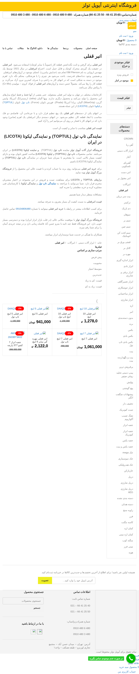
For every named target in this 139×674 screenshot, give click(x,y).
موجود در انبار (122, 80)
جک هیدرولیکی (125, 464)
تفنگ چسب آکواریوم (127, 417)
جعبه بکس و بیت (124, 446)
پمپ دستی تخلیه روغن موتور (124, 374)
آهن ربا (129, 144)
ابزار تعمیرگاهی (125, 281)
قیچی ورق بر (124, 242)
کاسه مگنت (127, 522)
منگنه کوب (127, 540)
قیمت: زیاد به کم (93, 286)
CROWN (128, 138)
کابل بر (127, 248)
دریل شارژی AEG (127, 490)
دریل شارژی (127, 482)
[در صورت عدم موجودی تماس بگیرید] (131, 658)
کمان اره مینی (126, 534)
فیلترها (98, 247)
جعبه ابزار (128, 425)
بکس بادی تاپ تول (126, 344)
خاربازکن (128, 470)
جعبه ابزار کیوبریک (128, 433)
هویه (131, 552)
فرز (131, 516)
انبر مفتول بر (124, 178)
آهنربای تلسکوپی (126, 164)
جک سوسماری (125, 458)
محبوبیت (97, 263)
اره (131, 305)
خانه (99, 242)
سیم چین (126, 226)
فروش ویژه (123, 74)
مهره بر (127, 254)
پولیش (130, 382)
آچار (128, 156)
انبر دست (126, 172)
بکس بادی (128, 336)
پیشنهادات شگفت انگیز (124, 396)
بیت (131, 351)
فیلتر (128, 108)
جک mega (128, 452)
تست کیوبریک (126, 409)
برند (131, 323)
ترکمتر (127, 202)
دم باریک (126, 208)
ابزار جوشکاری (125, 287)
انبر (131, 311)
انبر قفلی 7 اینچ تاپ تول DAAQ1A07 (64, 341)
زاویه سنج (128, 510)
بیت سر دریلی (123, 196)
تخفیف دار (128, 403)
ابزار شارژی (127, 299)
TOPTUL (8, 102)
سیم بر (127, 220)
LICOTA (82, 106)
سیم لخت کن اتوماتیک (124, 234)
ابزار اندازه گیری (124, 260)
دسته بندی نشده (125, 498)
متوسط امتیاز (95, 268)
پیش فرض (96, 257)
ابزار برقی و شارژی (127, 274)
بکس (130, 330)
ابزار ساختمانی (125, 293)
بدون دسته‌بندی (125, 318)
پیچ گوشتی (127, 388)
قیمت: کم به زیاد (93, 280)
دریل (130, 476)
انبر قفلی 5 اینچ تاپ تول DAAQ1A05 (15, 316)
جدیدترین (97, 274)
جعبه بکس (128, 440)
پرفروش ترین (126, 366)
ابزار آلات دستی (125, 150)
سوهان (127, 214)
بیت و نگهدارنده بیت (125, 359)
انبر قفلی (123, 190)
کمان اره (128, 528)
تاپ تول (25, 102)
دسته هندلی (127, 504)
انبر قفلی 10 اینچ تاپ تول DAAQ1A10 (64, 316)
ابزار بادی (128, 266)
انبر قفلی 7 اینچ (89, 338)
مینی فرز (128, 546)
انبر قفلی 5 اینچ (40, 313)
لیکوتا (97, 106)
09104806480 (23, 208)
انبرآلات (127, 184)
